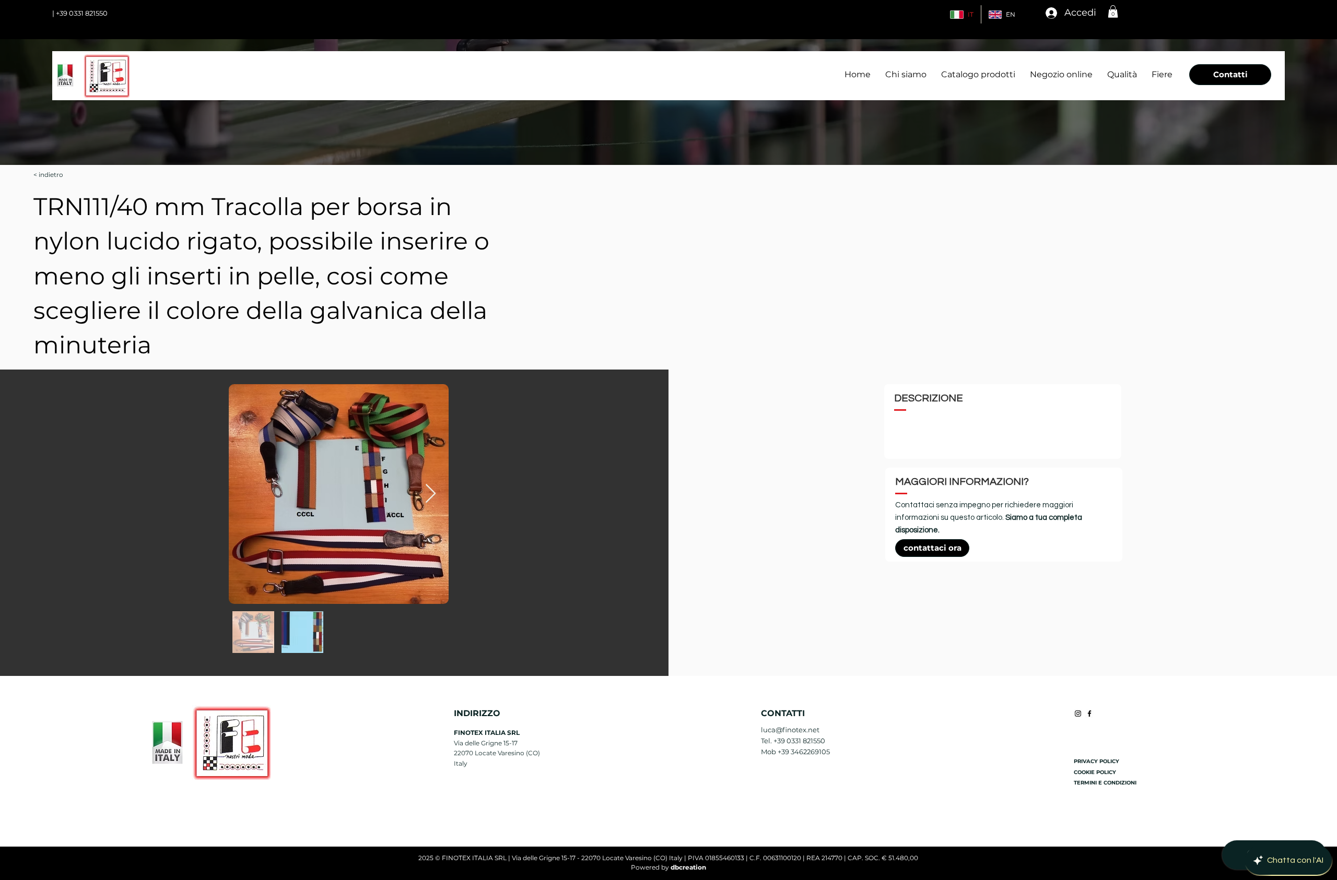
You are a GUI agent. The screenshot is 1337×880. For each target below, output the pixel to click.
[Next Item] (431, 494)
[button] (1113, 11)
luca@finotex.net (790, 730)
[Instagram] (1078, 713)
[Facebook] (1089, 713)
